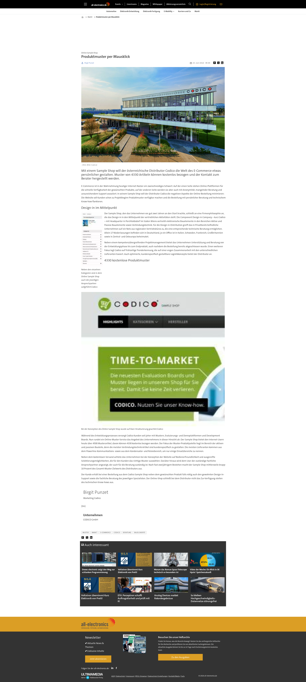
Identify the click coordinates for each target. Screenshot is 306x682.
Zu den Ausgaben (180, 657)
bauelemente (139, 533)
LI (113, 668)
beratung (127, 533)
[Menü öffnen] (85, 4)
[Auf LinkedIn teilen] (222, 63)
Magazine (145, 4)
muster (86, 533)
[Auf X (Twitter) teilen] (219, 63)
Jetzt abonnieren (98, 658)
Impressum (130, 676)
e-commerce (105, 533)
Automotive (111, 11)
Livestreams (132, 4)
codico (117, 533)
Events (118, 4)
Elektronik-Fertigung (151, 11)
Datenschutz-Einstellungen (157, 676)
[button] (85, 589)
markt (94, 533)
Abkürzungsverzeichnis (176, 4)
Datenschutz (120, 676)
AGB (113, 676)
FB (117, 668)
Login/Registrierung (207, 4)
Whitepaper (157, 4)
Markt (197, 11)
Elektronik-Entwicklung (129, 11)
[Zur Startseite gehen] (100, 4)
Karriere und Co (184, 11)
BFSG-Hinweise (141, 676)
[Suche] (189, 4)
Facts (183, 676)
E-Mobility (168, 11)
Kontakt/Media (174, 676)
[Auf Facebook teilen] (215, 63)
